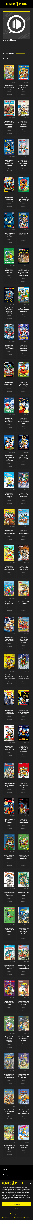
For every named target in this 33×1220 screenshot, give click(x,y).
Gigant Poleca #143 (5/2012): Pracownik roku (9, 712)
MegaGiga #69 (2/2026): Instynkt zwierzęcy (9, 87)
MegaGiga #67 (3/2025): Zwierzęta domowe (23, 87)
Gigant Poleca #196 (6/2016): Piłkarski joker (9, 420)
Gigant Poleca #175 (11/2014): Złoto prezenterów (9, 532)
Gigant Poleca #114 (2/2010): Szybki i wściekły (23, 821)
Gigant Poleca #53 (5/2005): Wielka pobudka (23, 1038)
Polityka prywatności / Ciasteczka (22, 1218)
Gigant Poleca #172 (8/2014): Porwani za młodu (24, 532)
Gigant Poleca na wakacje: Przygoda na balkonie (23, 309)
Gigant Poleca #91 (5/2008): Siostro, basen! (23, 894)
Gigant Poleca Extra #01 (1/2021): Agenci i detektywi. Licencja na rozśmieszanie (23, 272)
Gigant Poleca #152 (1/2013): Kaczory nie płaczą (9, 676)
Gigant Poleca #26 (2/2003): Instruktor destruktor (23, 1075)
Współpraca (7, 1175)
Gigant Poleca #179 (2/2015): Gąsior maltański (23, 457)
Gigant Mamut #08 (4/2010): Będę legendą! (9, 821)
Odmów (16, 1209)
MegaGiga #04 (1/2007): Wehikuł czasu (9, 1002)
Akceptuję (16, 1204)
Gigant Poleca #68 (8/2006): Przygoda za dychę (23, 1002)
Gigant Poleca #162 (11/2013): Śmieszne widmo (9, 639)
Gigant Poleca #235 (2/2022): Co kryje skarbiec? (24, 199)
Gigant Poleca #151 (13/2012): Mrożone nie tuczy (23, 676)
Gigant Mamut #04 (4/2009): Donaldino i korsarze (9, 857)
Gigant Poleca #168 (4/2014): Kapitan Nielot (9, 603)
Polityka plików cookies (7, 1218)
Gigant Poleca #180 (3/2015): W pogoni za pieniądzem (9, 458)
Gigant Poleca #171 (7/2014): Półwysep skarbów (9, 567)
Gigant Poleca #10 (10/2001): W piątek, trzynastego (23, 1111)
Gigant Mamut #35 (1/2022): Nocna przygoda (9, 235)
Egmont (9, 91)
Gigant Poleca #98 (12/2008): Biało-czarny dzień (9, 894)
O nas (5, 1169)
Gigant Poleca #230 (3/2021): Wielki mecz (9, 270)
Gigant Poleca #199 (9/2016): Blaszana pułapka (24, 384)
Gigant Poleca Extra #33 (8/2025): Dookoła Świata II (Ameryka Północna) (9, 124)
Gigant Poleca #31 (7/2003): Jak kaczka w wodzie (9, 1075)
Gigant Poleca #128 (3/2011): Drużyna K (23, 785)
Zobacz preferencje (16, 1214)
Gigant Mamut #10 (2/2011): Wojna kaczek (9, 785)
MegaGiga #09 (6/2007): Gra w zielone (9, 929)
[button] (30, 1183)
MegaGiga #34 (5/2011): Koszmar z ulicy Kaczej (23, 712)
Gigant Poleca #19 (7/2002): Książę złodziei (9, 1111)
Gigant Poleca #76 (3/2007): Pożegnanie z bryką (23, 967)
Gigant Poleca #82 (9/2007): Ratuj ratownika (9, 967)
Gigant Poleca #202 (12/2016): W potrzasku (9, 384)
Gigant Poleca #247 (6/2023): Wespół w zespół (9, 199)
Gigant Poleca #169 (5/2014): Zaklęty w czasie (23, 567)
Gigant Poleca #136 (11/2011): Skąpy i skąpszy (9, 748)
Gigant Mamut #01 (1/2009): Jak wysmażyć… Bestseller (23, 857)
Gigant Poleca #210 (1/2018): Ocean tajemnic (9, 347)
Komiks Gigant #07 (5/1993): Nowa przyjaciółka (9, 1147)
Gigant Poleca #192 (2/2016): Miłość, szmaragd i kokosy (23, 421)
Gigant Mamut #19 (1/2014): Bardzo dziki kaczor (23, 603)
